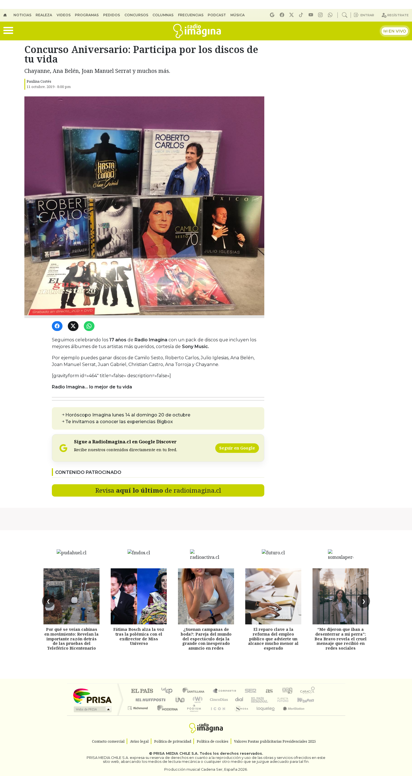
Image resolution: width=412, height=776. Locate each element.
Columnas (162, 15)
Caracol (307, 691)
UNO (180, 699)
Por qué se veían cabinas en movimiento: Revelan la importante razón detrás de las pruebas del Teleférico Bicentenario (71, 639)
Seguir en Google (237, 448)
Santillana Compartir (225, 691)
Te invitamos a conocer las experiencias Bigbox (119, 421)
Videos (64, 15)
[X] (292, 15)
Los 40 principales (168, 691)
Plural (192, 715)
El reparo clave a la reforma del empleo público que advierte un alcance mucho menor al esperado (273, 639)
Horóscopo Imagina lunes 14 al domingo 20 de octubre (127, 415)
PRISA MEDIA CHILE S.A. (175, 753)
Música (237, 15)
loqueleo (263, 715)
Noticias (22, 15)
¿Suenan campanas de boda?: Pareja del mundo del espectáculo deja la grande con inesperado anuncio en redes (206, 639)
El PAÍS (142, 691)
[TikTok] (302, 15)
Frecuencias (190, 15)
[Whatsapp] (331, 15)
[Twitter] (74, 326)
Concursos (136, 15)
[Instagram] (321, 15)
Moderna (166, 715)
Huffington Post (149, 699)
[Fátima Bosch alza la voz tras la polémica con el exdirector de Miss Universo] (139, 596)
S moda (239, 715)
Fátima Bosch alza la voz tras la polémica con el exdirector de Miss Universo (138, 636)
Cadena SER (250, 691)
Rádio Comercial (316, 715)
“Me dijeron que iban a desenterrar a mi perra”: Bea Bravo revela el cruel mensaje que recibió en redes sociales (340, 639)
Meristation (290, 715)
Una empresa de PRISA (92, 696)
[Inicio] (8, 15)
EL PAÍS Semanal (254, 699)
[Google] (273, 15)
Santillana (195, 691)
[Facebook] (283, 15)
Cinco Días (218, 699)
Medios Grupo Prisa (92, 709)
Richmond (138, 715)
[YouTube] (312, 15)
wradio (196, 699)
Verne (271, 699)
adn (287, 691)
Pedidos (111, 15)
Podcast (217, 15)
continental (239, 699)
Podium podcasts (138, 706)
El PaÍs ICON (217, 715)
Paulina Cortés (39, 81)
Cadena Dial (288, 699)
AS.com (268, 691)
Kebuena (308, 699)
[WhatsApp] (90, 326)
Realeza (44, 15)
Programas (87, 15)
